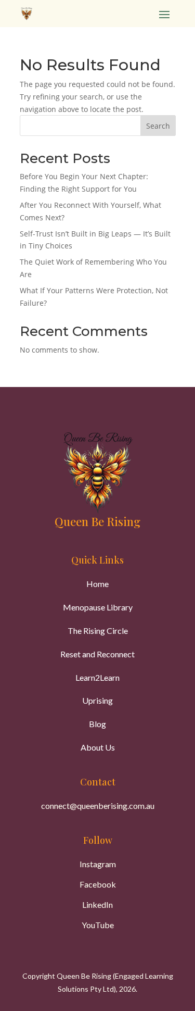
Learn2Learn (97, 677)
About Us (98, 747)
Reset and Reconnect (97, 654)
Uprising (97, 700)
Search (158, 126)
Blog (97, 724)
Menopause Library (98, 607)
